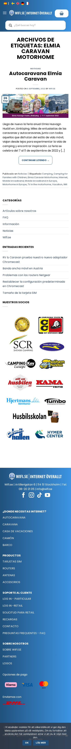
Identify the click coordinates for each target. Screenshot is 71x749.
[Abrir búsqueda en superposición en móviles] (35, 25)
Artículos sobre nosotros (19, 211)
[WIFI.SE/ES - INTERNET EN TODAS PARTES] (30, 13)
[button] (5, 13)
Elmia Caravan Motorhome (43, 177)
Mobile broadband (13, 180)
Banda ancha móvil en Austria (23, 268)
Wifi (65, 184)
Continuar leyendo (35, 160)
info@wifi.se (44, 489)
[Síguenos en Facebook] (23, 496)
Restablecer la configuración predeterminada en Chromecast (34, 284)
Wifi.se (52, 88)
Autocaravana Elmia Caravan (35, 76)
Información (11, 224)
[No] (66, 737)
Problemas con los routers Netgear (26, 275)
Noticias (35, 68)
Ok (27, 742)
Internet (63, 177)
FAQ (5, 217)
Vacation (57, 184)
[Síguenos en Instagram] (31, 496)
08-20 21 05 (26, 489)
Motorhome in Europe (15, 184)
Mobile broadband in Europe (41, 180)
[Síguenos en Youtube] (47, 496)
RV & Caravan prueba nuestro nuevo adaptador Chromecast (35, 259)
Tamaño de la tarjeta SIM (20, 293)
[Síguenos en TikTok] (39, 496)
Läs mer (41, 742)
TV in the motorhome (39, 184)
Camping (47, 173)
